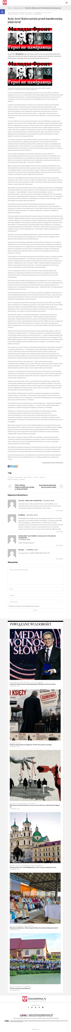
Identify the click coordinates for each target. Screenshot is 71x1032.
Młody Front (28, 477)
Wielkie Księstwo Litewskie (16, 479)
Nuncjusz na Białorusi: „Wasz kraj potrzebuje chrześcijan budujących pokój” (34, 928)
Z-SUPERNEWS (37, 12)
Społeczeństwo (18, 8)
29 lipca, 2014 (46, 12)
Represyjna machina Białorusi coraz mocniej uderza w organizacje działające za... (35, 806)
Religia (18, 743)
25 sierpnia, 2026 (14, 929)
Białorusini (18, 477)
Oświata (18, 986)
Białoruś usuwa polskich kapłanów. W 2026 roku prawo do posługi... (31, 745)
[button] (2, 11)
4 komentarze (37, 14)
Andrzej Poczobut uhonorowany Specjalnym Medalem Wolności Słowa (32, 684)
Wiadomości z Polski (25, 12)
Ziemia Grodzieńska (36, 865)
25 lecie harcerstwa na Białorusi (20, 988)
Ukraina (42, 477)
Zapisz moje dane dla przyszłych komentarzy (24, 606)
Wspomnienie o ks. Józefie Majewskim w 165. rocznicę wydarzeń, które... (33, 867)
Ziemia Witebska (29, 926)
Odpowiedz (59, 510)
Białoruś (10, 477)
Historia (12, 865)
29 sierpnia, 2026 (14, 686)
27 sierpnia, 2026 (14, 808)
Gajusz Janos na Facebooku (30, 500)
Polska (35, 477)
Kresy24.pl (20, 54)
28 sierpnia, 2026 (14, 746)
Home (10, 8)
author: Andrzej (13, 14)
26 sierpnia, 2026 (14, 869)
